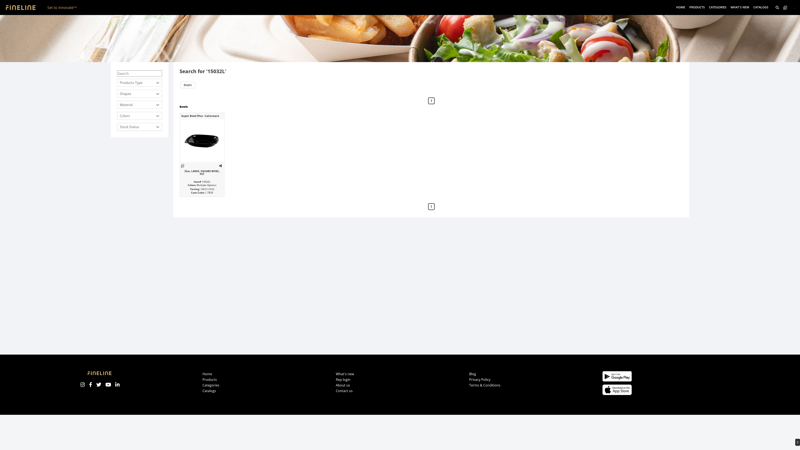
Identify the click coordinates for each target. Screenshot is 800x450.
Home (680, 7)
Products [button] (697, 7)
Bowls (188, 85)
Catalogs (760, 7)
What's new (345, 374)
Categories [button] (717, 7)
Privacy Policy (479, 379)
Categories (210, 385)
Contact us (344, 391)
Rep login (343, 379)
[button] (777, 7)
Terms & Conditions (484, 385)
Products (209, 379)
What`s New (740, 7)
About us (343, 385)
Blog (472, 374)
